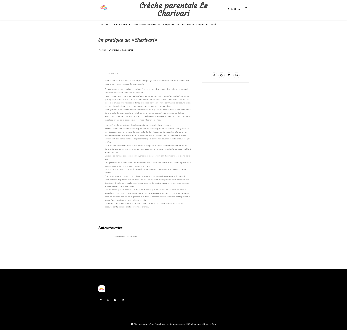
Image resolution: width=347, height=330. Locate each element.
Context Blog (210, 324)
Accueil (104, 24)
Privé (213, 24)
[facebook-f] (228, 9)
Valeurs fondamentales (145, 24)
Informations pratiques (193, 24)
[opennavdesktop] (245, 9)
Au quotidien (169, 24)
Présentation (120, 24)
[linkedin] (235, 9)
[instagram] (231, 9)
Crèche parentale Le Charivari (173, 9)
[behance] (239, 9)
